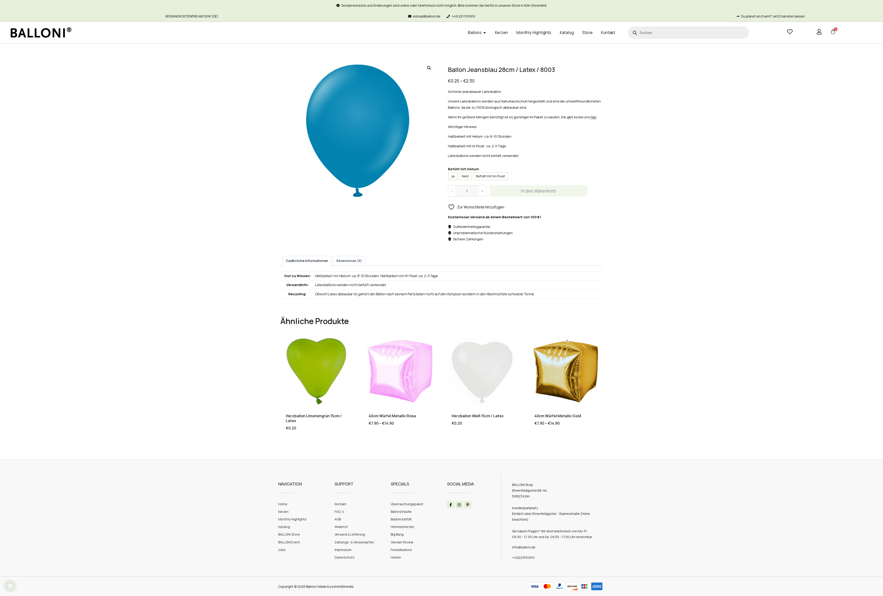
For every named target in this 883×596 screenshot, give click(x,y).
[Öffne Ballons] (485, 32)
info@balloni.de (523, 547)
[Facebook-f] (450, 504)
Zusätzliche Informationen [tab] (307, 261)
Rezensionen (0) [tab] (349, 261)
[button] (429, 68)
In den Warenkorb (538, 191)
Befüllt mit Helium (463, 169)
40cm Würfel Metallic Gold (557, 415)
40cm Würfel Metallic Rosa (392, 415)
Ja (453, 176)
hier (593, 117)
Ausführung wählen (386, 438)
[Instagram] (459, 504)
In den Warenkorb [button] (466, 438)
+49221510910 (523, 557)
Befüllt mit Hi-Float (490, 176)
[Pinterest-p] (467, 504)
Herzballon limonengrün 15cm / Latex (314, 418)
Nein (465, 176)
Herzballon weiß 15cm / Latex (478, 415)
